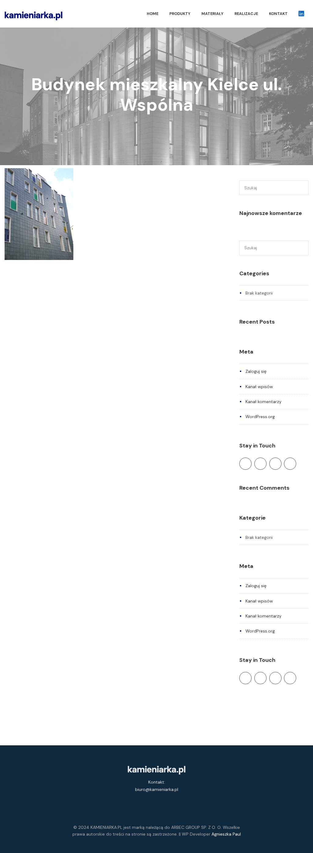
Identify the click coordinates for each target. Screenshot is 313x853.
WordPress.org (260, 416)
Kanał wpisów (259, 386)
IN (301, 13)
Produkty (179, 13)
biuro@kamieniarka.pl (156, 789)
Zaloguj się (256, 371)
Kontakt (278, 13)
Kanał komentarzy (263, 401)
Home (152, 13)
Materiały (212, 13)
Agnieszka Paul (226, 834)
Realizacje (246, 13)
